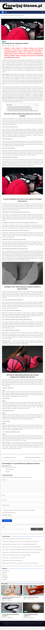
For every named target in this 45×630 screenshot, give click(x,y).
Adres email (4, 500)
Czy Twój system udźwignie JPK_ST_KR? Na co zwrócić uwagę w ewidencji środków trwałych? (20, 541)
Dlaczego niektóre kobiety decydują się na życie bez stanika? (19, 106)
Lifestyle (3, 576)
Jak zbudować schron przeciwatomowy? (33, 457)
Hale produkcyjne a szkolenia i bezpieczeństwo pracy (12, 560)
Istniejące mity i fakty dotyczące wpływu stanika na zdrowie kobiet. (20, 109)
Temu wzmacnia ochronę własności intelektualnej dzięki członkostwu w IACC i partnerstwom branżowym (22, 549)
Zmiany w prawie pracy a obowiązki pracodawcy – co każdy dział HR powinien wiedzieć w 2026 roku (21, 546)
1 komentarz (16, 45)
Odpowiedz (8, 471)
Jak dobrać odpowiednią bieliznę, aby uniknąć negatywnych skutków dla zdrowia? (23, 110)
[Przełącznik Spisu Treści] (36, 105)
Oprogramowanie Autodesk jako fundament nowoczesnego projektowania (16, 554)
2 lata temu (5, 45)
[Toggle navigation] (6, 12)
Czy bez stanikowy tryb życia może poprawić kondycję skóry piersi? (20, 107)
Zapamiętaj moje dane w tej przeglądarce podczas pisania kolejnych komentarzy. (19, 510)
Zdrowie (3, 41)
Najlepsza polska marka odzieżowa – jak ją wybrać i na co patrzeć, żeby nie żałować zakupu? (20, 563)
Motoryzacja (4, 577)
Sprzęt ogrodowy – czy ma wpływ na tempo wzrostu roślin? (13, 557)
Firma (3, 574)
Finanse (3, 572)
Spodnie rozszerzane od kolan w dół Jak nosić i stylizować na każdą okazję (16, 538)
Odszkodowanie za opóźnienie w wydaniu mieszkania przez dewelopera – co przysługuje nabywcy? (21, 552)
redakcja (10, 45)
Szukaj (3, 527)
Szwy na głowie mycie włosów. (31, 597)
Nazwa (3, 495)
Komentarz (4, 479)
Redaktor (11, 600)
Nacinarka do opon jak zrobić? (10, 457)
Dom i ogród (4, 570)
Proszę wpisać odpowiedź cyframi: (8, 512)
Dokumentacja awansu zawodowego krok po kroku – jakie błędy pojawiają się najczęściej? (19, 544)
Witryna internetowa (6, 505)
